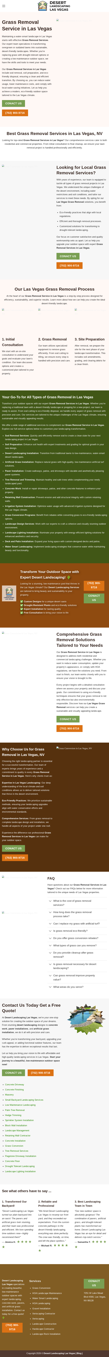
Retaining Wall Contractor (17, 1135)
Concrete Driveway (14, 1084)
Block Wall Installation (16, 1125)
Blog (79, 1353)
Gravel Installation (41, 1308)
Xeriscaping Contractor (43, 1313)
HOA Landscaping (41, 1303)
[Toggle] (50, 901)
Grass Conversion (14, 1145)
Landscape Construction (44, 1323)
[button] (4, 6)
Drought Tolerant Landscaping (20, 1166)
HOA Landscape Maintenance (47, 1293)
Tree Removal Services (16, 1151)
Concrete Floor (12, 1161)
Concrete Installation (15, 1140)
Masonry (9, 1094)
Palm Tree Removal (15, 1110)
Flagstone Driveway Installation (20, 1156)
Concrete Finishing (14, 1089)
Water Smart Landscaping (45, 1298)
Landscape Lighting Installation (20, 1171)
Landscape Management (17, 1130)
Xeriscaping (38, 1318)
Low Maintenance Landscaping (20, 1105)
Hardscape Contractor (43, 1329)
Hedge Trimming (13, 1115)
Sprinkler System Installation (19, 1120)
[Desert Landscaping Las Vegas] (54, 6)
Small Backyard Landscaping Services (24, 1099)
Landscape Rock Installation (46, 1334)
